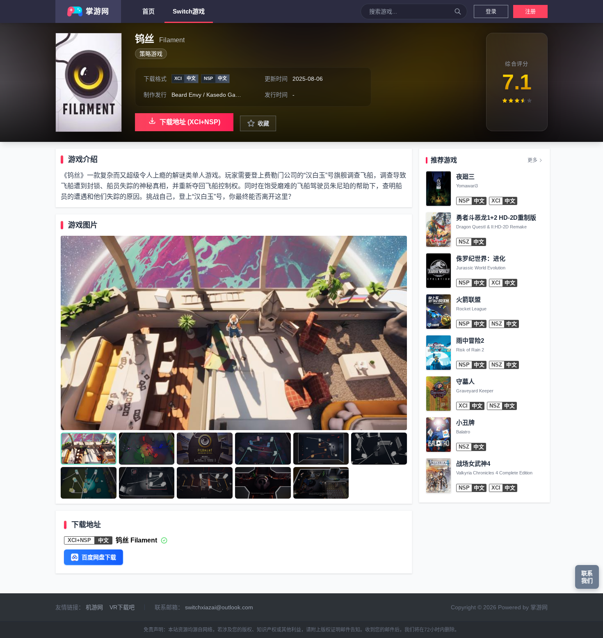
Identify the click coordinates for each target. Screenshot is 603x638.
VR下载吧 (122, 607)
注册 (530, 11)
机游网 (94, 607)
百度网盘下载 (99, 557)
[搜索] (457, 11)
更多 (532, 160)
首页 (148, 11)
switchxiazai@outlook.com (219, 607)
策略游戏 (150, 53)
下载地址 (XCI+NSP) (190, 121)
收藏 (263, 123)
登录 (491, 11)
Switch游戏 (189, 11)
